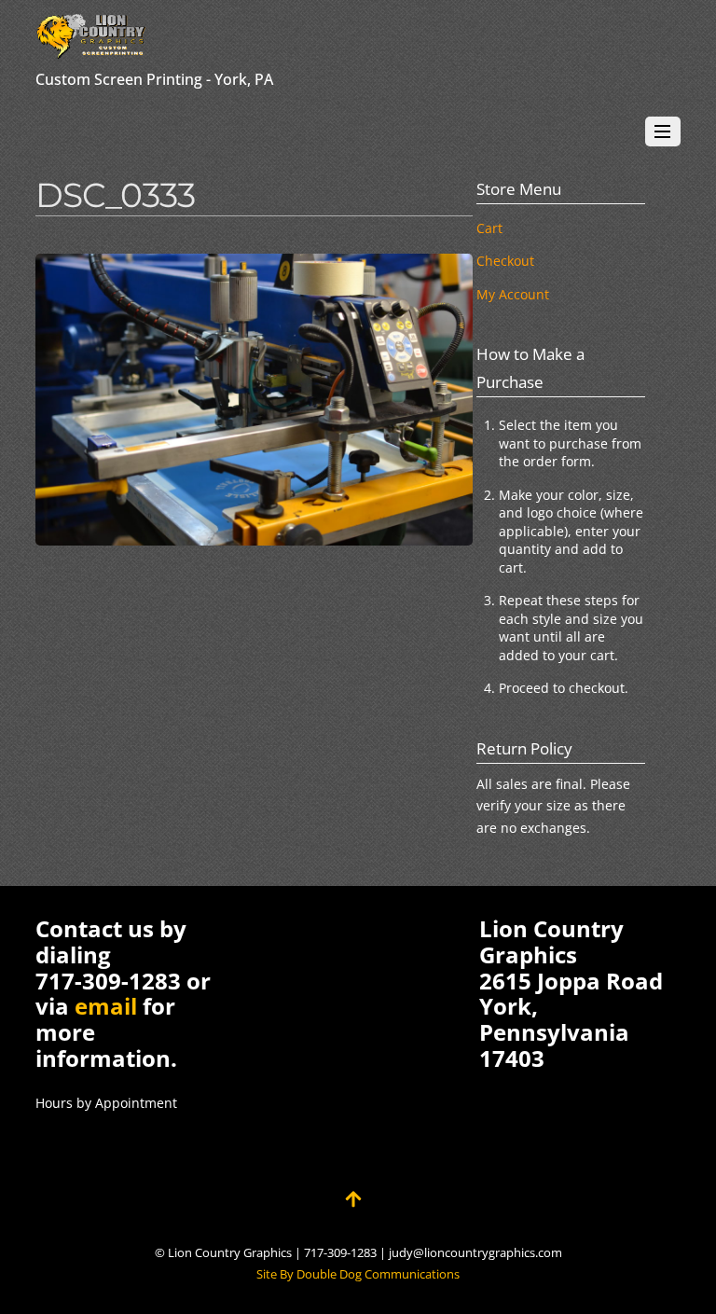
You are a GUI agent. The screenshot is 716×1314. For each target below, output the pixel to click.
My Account (512, 294)
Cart (489, 228)
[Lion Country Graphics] (91, 50)
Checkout (505, 261)
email (106, 1005)
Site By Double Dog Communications (358, 1274)
